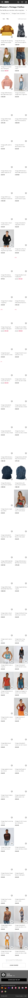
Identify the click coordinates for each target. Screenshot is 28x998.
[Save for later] (12, 37)
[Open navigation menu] (2, 2)
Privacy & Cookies (19, 996)
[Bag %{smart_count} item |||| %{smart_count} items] (26, 2)
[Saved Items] (22, 2)
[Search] (18, 2)
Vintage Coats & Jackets (18, 13)
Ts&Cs (25, 996)
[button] (2, 988)
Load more (14, 965)
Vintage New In (5, 13)
